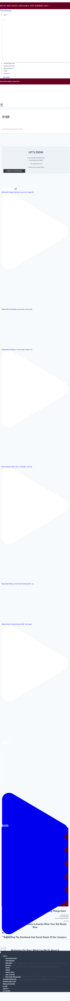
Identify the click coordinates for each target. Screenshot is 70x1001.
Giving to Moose (12, 54)
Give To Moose (10, 974)
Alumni (5, 71)
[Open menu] (1, 105)
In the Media (11, 43)
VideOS (9, 39)
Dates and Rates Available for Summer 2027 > (25, 6)
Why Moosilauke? (13, 20)
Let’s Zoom (6, 991)
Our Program (12, 24)
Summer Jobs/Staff (9, 66)
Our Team (10, 32)
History (8, 965)
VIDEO (5, 742)
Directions (66, 921)
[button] (35, 934)
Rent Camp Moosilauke (15, 58)
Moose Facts (11, 47)
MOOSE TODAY (11, 50)
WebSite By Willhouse (41, 942)
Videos (7, 970)
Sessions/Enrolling (9, 63)
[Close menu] (0, 952)
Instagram (8, 188)
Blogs (5, 825)
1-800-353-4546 (8, 936)
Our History (11, 28)
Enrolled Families (8, 68)
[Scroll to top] (1, 948)
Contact (6, 988)
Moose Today (9, 972)
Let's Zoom (6, 77)
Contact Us (6, 73)
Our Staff (8, 963)
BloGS (9, 35)
